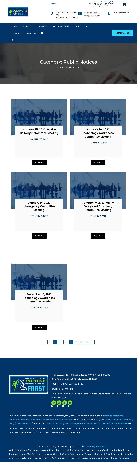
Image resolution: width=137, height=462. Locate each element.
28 (81, 342)
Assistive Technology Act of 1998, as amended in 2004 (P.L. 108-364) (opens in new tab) (87, 423)
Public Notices (73, 67)
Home (59, 67)
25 (65, 342)
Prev (44, 342)
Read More (39, 162)
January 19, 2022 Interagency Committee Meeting (39, 206)
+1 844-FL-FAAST (122, 12)
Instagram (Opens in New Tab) (100, 3)
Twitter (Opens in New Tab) (106, 3)
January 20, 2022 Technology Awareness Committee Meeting (98, 133)
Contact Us (123, 32)
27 (76, 342)
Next (92, 342)
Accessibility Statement (94, 446)
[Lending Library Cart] (124, 4)
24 (60, 342)
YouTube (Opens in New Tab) (111, 3)
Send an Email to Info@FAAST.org (92, 14)
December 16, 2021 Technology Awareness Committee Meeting (39, 298)
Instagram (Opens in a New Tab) (59, 402)
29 (87, 342)
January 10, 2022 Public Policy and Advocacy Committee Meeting (98, 206)
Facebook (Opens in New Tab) (95, 3)
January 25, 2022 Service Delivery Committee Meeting (39, 131)
